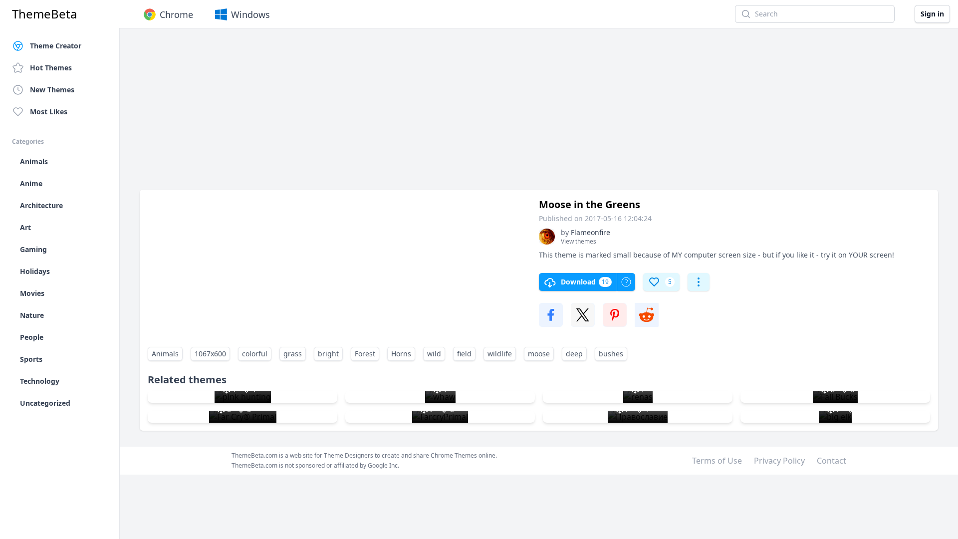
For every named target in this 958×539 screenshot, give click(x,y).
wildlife (499, 353)
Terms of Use (717, 460)
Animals (165, 353)
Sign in (932, 13)
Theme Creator (55, 45)
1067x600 (210, 353)
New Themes (52, 89)
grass (292, 353)
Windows (250, 14)
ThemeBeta (44, 14)
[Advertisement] (439, 114)
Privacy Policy (779, 460)
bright (328, 353)
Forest (365, 353)
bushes (611, 353)
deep (574, 353)
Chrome (176, 14)
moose (539, 353)
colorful (254, 353)
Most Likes (48, 111)
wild (434, 353)
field (464, 353)
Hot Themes (51, 67)
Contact (831, 460)
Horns (401, 353)
